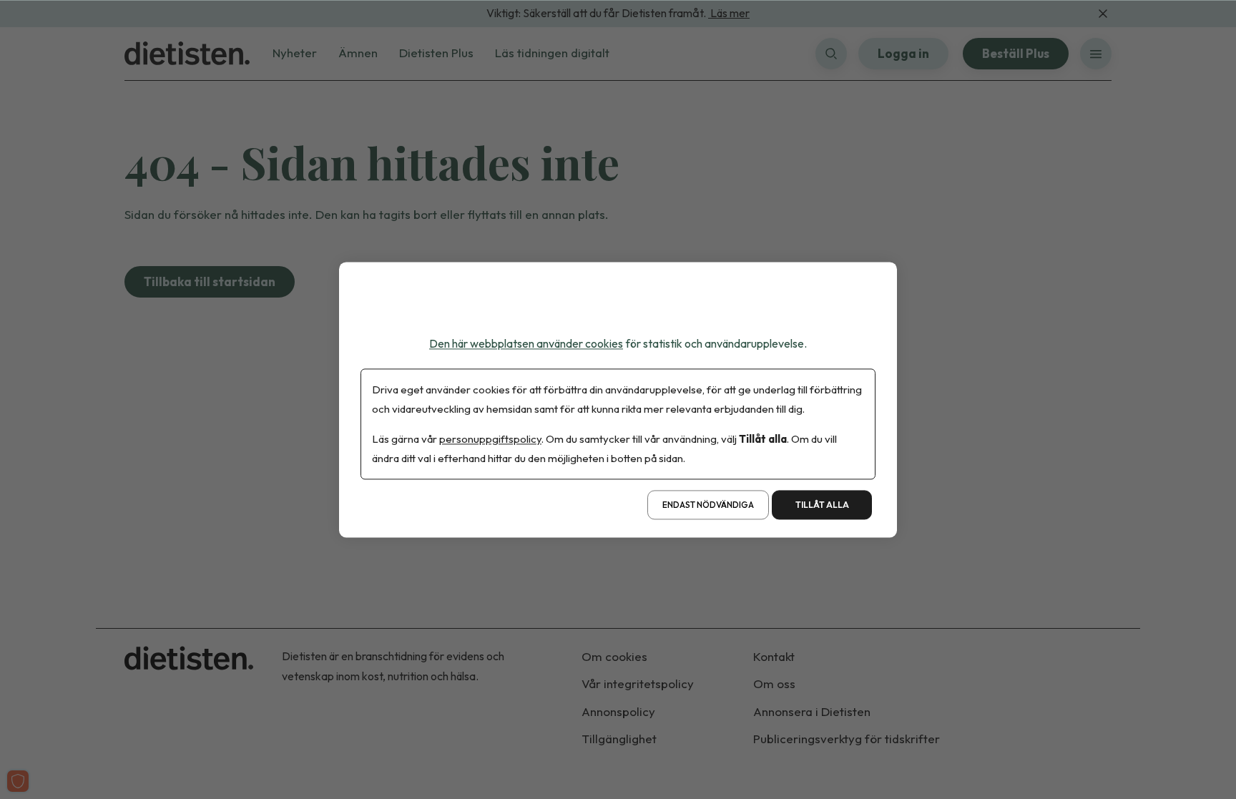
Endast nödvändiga (708, 504)
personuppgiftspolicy (490, 439)
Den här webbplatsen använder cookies (526, 343)
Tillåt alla (822, 504)
